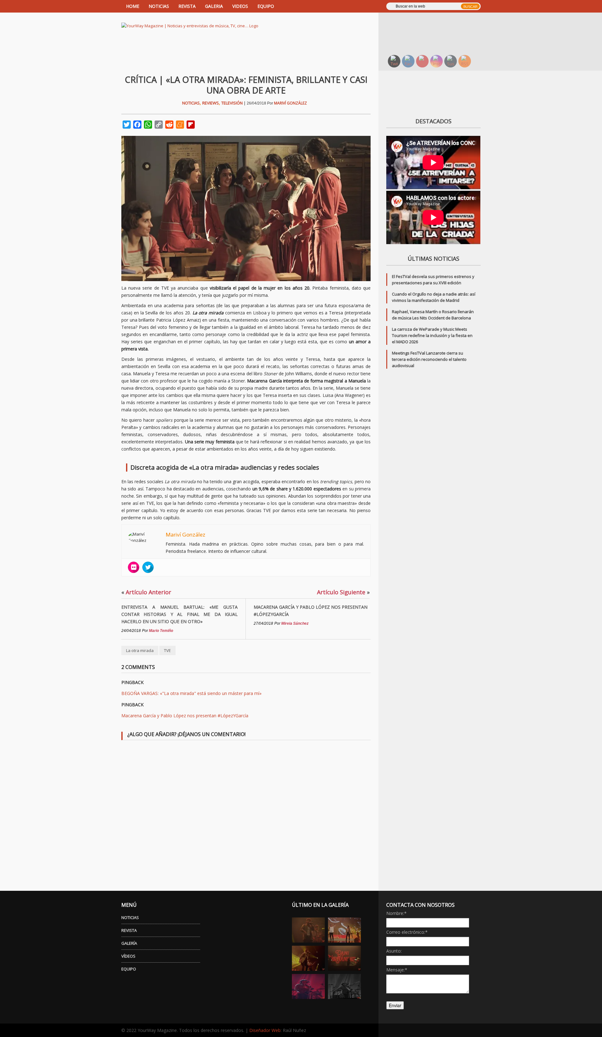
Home (132, 6)
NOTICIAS (159, 6)
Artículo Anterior (146, 592)
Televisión (232, 103)
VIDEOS (240, 6)
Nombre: (396, 913)
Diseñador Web (265, 1030)
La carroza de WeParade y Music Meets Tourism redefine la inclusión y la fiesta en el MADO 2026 (432, 335)
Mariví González (290, 103)
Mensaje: (396, 970)
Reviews (210, 103)
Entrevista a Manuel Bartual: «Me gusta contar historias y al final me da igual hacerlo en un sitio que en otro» (179, 614)
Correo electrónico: (407, 932)
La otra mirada (140, 650)
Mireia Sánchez (295, 623)
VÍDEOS (128, 956)
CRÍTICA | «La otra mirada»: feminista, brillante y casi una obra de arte (246, 85)
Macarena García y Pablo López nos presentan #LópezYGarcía (310, 610)
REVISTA (187, 6)
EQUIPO (265, 6)
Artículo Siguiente (343, 592)
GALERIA (214, 6)
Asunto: (394, 951)
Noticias (191, 103)
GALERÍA (129, 943)
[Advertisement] (437, 33)
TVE (167, 650)
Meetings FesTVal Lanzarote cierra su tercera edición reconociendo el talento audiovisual (429, 359)
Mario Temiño (161, 630)
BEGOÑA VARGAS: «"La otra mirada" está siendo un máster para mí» (191, 693)
